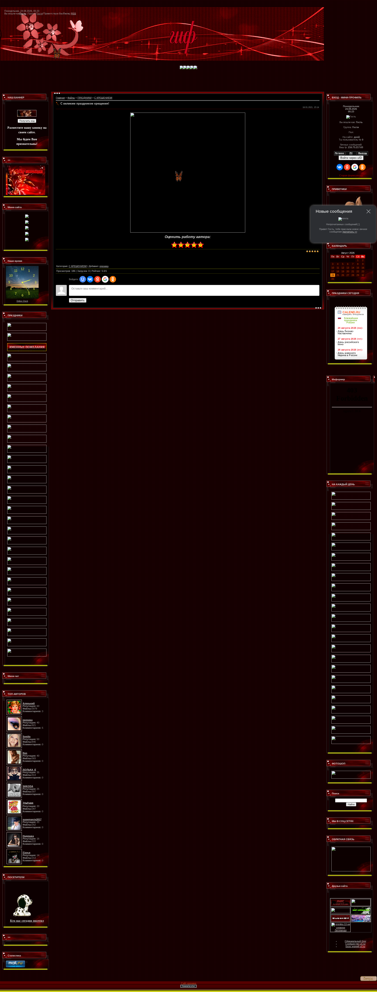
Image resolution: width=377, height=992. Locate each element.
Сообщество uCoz (355, 943)
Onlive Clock (22, 301)
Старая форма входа (351, 175)
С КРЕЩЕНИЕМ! (103, 97)
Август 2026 (348, 253)
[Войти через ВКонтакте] (90, 279)
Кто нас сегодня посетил (27, 920)
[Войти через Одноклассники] (113, 279)
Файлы (71, 97)
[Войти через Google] (105, 279)
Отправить (78, 300)
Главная (60, 97)
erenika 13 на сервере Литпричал (342, 927)
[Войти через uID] (82, 279)
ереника (103, 266)
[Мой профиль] (339, 152)
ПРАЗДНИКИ (84, 97)
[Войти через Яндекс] (97, 279)
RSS (73, 13)
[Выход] (362, 152)
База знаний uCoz (355, 946)
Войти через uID (351, 157)
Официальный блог (355, 941)
